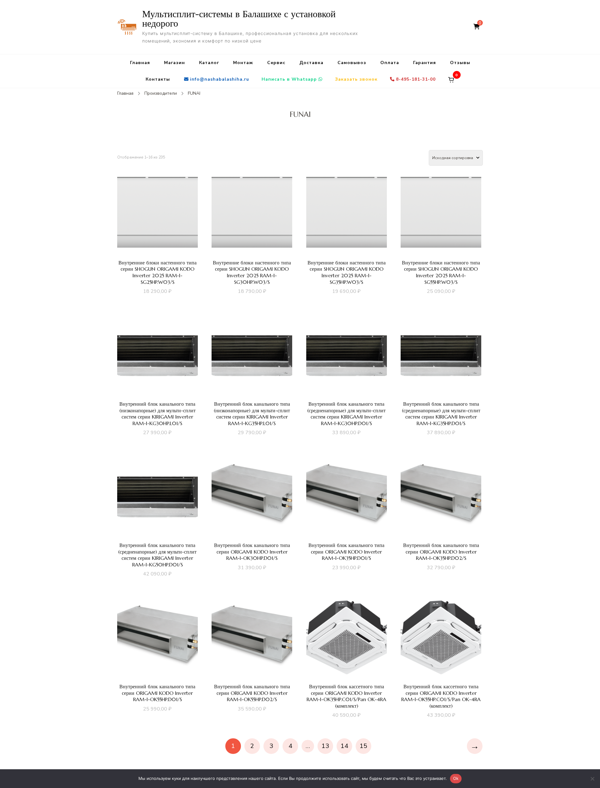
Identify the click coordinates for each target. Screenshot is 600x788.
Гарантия (424, 63)
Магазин (174, 63)
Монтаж (243, 63)
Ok (456, 778)
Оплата (389, 63)
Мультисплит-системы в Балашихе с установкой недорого (239, 18)
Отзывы (460, 63)
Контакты (158, 79)
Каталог (209, 63)
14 (344, 746)
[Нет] (592, 778)
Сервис (276, 63)
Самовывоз (352, 63)
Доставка (311, 63)
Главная (140, 63)
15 (363, 746)
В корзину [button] (157, 221)
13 (325, 746)
